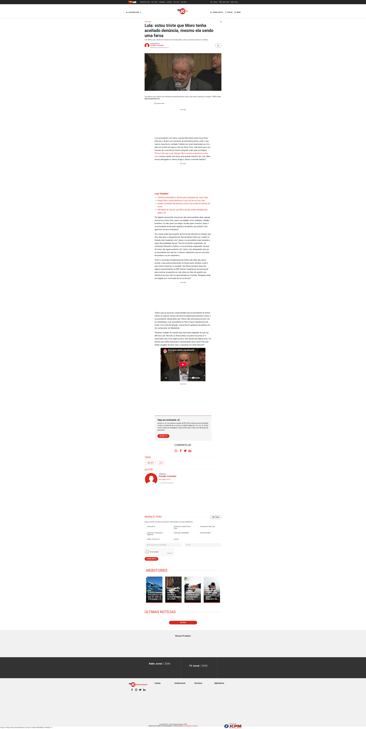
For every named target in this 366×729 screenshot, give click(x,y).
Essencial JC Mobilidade (181, 533)
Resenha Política (205, 533)
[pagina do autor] (151, 479)
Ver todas (215, 517)
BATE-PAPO (226, 2)
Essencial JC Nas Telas (207, 526)
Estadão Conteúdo (157, 45)
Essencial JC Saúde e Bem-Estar (182, 527)
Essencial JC (151, 526)
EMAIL (236, 2)
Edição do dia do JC (153, 539)
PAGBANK (162, 2)
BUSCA (216, 2)
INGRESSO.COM (145, 2)
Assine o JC (163, 436)
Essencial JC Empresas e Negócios (155, 533)
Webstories (156, 570)
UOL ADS (183, 2)
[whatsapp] (176, 450)
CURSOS (169, 2)
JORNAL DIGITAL (217, 12)
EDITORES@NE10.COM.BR (189, 726)
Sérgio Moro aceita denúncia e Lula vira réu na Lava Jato (181, 200)
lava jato (150, 463)
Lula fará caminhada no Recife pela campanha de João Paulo (182, 197)
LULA (161, 463)
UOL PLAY (176, 2)
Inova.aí (176, 539)
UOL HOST (154, 2)
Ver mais (183, 622)
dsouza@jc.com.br (165, 479)
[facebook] (180, 450)
